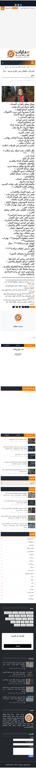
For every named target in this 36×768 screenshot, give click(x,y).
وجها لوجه (30, 598)
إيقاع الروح (30, 551)
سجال (31, 567)
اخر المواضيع (29, 435)
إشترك (18, 646)
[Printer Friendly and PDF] (18, 307)
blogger (29, 345)
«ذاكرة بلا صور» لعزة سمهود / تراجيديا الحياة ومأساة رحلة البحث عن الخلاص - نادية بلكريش (14, 689)
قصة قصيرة (30, 592)
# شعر (26, 307)
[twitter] (18, 5)
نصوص (31, 595)
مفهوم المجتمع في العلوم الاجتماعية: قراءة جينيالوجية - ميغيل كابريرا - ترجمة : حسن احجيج (14, 664)
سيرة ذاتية (30, 570)
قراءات (31, 589)
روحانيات (31, 564)
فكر (32, 583)
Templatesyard (9, 764)
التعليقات (6, 435)
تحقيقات (31, 554)
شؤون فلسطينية (29, 573)
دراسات (31, 561)
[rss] (16, 5)
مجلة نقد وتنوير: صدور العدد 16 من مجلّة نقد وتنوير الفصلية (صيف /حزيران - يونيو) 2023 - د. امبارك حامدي (14, 525)
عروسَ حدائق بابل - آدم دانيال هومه (18, 439)
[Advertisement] (18, 29)
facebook (7, 345)
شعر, (31, 80)
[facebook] (21, 5)
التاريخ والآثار (30, 548)
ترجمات (31, 557)
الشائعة (18, 435)
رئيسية (32, 67)
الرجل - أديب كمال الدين (21, 454)
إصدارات (31, 545)
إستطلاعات (30, 542)
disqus (18, 345)
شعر (28, 67)
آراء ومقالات (19, 8)
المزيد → (31, 729)
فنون (32, 586)
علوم (32, 579)
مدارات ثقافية (18, 326)
